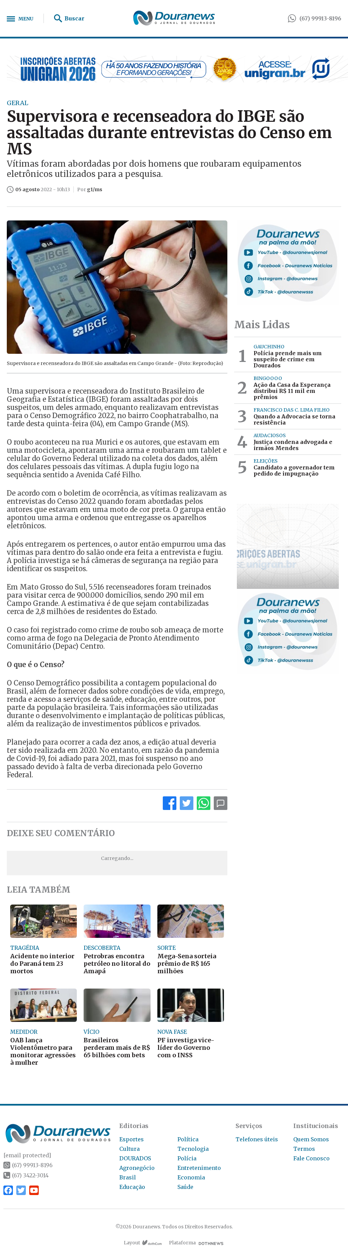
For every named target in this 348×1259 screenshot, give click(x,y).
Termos (304, 1148)
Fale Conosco (311, 1158)
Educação (132, 1186)
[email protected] (27, 1155)
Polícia (186, 1158)
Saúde (185, 1186)
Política (187, 1139)
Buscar (74, 18)
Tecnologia (193, 1148)
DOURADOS (135, 1158)
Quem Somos (311, 1139)
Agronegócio (137, 1167)
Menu (25, 19)
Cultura (129, 1148)
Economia (191, 1177)
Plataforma (182, 1243)
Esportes (131, 1139)
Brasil (127, 1177)
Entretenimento (199, 1167)
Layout (132, 1243)
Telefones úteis (257, 1139)
